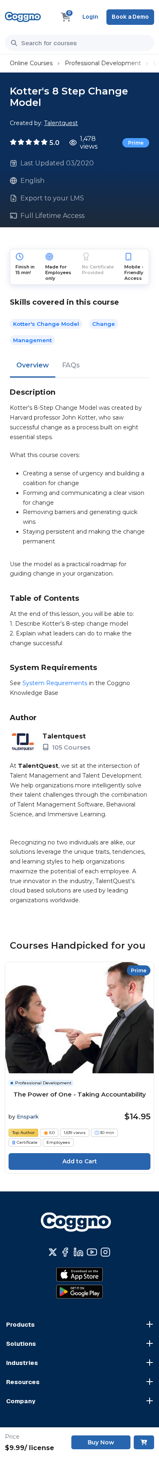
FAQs (71, 365)
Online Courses (31, 63)
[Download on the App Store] (79, 1274)
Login (90, 16)
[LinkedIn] (78, 1252)
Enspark (28, 1116)
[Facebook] (65, 1252)
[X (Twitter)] (53, 1252)
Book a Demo (130, 16)
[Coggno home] (23, 17)
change (103, 324)
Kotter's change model (46, 324)
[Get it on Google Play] (79, 1292)
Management (32, 340)
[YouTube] (92, 1252)
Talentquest (61, 123)
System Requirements (54, 683)
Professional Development (103, 63)
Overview (32, 365)
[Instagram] (105, 1252)
